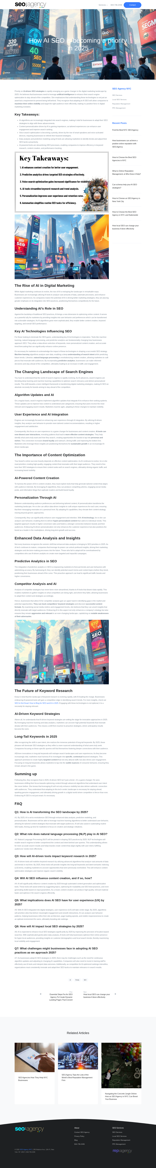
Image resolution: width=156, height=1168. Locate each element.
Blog (76, 1140)
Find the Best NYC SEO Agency (125, 130)
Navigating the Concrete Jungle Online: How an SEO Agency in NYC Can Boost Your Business (121, 1096)
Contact (132, 5)
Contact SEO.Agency (82, 1132)
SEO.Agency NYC (26, 1149)
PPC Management (119, 108)
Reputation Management (121, 104)
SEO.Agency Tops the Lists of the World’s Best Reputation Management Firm (77, 1077)
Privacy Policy (79, 1136)
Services (102, 5)
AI (70, 980)
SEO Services (117, 95)
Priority (77, 980)
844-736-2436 (116, 5)
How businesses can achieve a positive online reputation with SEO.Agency (124, 144)
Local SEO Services (119, 99)
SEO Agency (78, 75)
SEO (85, 980)
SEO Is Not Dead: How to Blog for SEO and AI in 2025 (36, 703)
